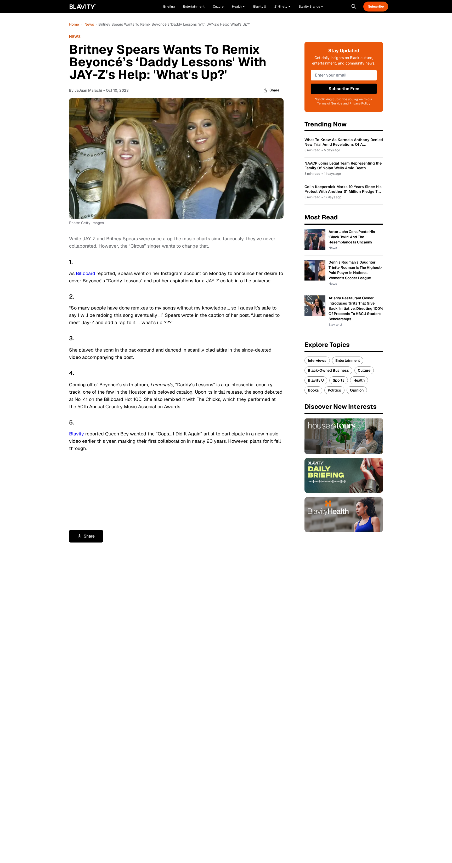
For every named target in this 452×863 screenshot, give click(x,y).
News (89, 24)
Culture (364, 370)
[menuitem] (238, 6)
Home (74, 24)
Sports (338, 380)
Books (313, 390)
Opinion (357, 390)
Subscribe (376, 6)
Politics (334, 390)
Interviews (317, 360)
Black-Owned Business (328, 370)
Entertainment (347, 360)
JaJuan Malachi (88, 90)
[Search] (354, 6)
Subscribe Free (344, 88)
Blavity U (316, 380)
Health (359, 380)
